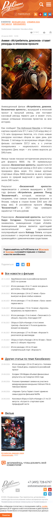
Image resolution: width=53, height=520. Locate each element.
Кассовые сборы (27, 29)
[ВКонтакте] (17, 264)
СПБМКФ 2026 (33, 22)
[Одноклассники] (28, 264)
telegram (45, 14)
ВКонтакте (44, 249)
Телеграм (9, 252)
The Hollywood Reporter (28, 128)
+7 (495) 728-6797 (40, 482)
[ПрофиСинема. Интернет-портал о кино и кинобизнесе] (12, 5)
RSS (35, 14)
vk (50, 14)
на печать (44, 32)
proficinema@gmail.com (39, 486)
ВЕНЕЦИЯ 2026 (18, 22)
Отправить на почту (50, 32)
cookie (44, 506)
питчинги (6, 24)
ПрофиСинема (6, 29)
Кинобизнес (19, 24)
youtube (40, 14)
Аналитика (16, 29)
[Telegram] (23, 264)
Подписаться (24, 14)
